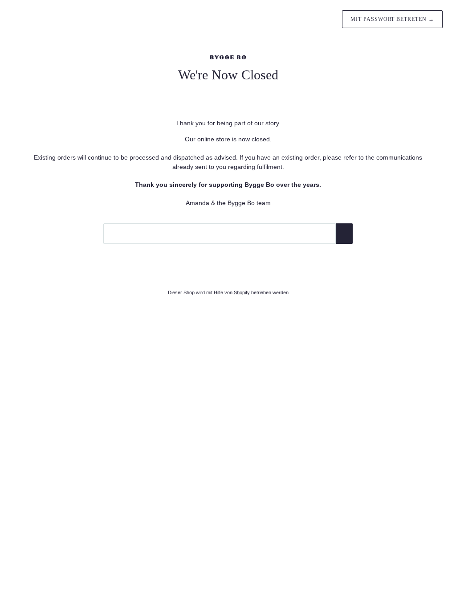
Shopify (242, 292)
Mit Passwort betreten (392, 19)
